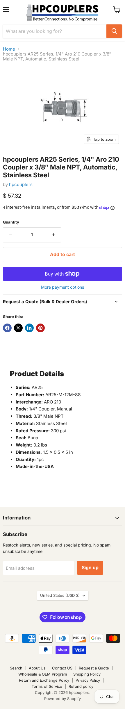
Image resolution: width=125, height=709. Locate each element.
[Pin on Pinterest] (40, 328)
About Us (37, 668)
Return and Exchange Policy (44, 680)
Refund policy (81, 686)
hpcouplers (21, 184)
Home (9, 49)
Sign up (90, 567)
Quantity (11, 222)
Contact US (62, 668)
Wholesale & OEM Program (42, 674)
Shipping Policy (87, 674)
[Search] (114, 31)
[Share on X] (18, 328)
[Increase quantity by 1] (53, 234)
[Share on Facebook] (7, 328)
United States (60, 595)
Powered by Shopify (62, 698)
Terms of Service (47, 686)
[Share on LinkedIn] (29, 328)
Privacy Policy (88, 680)
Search (16, 668)
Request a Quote (94, 668)
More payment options (62, 287)
